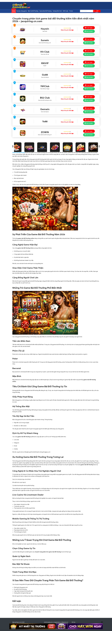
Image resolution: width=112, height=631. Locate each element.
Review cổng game (21, 11)
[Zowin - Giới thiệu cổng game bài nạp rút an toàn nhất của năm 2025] (22, 133)
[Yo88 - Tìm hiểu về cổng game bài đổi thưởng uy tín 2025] (22, 121)
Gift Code (65, 11)
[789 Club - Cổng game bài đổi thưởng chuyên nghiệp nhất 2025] (22, 87)
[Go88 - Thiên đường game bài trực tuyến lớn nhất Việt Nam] (22, 75)
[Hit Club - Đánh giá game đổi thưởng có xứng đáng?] (22, 52)
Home (13, 11)
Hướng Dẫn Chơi (57, 11)
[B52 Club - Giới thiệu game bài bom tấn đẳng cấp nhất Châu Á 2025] (22, 98)
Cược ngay (89, 27)
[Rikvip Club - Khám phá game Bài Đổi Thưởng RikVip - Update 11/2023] (22, 64)
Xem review (89, 31)
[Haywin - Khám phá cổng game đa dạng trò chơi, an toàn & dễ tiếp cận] (22, 30)
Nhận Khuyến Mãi (66, 30)
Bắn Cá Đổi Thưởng (33, 11)
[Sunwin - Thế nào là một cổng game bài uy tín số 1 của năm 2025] (22, 41)
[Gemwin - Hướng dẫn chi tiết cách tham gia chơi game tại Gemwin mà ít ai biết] (22, 110)
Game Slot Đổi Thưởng (45, 11)
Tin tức (71, 11)
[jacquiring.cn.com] (21, 8)
